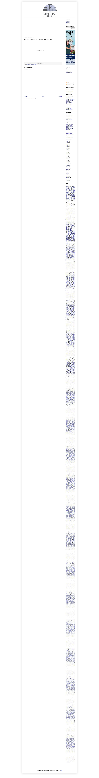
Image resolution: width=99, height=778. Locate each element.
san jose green (68, 346)
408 (66, 634)
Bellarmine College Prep (70, 562)
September (68, 168)
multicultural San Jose (69, 600)
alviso (66, 334)
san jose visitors (70, 629)
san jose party (69, 404)
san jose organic (69, 620)
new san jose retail (70, 213)
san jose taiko (68, 422)
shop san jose (68, 433)
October (67, 166)
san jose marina (71, 618)
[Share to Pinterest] (41, 63)
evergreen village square (69, 477)
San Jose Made (68, 108)
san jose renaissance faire (70, 515)
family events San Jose (70, 460)
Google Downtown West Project (70, 660)
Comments (68, 84)
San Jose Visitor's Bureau (70, 99)
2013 (67, 158)
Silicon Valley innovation (69, 538)
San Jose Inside (68, 113)
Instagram (67, 23)
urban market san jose (71, 560)
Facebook (67, 22)
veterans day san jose (71, 452)
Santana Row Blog (69, 118)
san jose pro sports (69, 262)
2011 (67, 161)
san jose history (71, 232)
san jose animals (72, 398)
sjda (69, 278)
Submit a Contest (69, 72)
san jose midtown (69, 310)
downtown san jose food (70, 230)
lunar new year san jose (69, 417)
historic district (71, 502)
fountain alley (67, 740)
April (67, 174)
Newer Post (26, 96)
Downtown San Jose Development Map (69, 91)
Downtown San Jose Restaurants (69, 96)
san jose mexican (70, 247)
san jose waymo (72, 393)
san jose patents (71, 514)
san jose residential (70, 222)
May (67, 173)
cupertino (67, 426)
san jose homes (72, 283)
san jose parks (72, 275)
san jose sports (69, 228)
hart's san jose (73, 740)
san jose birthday (69, 548)
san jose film (69, 371)
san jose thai (69, 627)
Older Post (60, 96)
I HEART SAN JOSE (69, 124)
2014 (67, 157)
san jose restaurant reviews (70, 516)
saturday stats (69, 224)
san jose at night (69, 480)
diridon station (72, 344)
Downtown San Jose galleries (70, 567)
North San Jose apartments (70, 675)
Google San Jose (69, 661)
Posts (68, 82)
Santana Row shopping (70, 713)
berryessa (67, 357)
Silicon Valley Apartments (69, 714)
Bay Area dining (72, 561)
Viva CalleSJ (71, 541)
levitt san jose (70, 744)
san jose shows (69, 485)
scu (73, 432)
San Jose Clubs (69, 689)
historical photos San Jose (70, 741)
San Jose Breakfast (72, 574)
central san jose (72, 364)
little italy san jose (29, 64)
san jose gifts (73, 510)
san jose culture (70, 189)
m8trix (66, 504)
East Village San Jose (72, 570)
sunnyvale (72, 632)
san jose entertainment (70, 239)
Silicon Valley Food (71, 537)
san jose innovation (69, 304)
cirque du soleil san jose (71, 459)
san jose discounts (69, 427)
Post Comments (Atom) (32, 98)
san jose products (71, 557)
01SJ (67, 453)
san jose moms (68, 619)
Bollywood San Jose (69, 563)
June (67, 172)
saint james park (68, 462)
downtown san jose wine (69, 476)
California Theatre (71, 424)
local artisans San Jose (69, 598)
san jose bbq (70, 505)
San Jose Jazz (68, 103)
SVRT (73, 683)
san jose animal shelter (71, 479)
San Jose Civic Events (72, 688)
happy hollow (67, 501)
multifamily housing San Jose (70, 601)
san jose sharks (69, 245)
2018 (67, 152)
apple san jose (69, 732)
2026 (67, 141)
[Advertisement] (43, 28)
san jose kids (72, 244)
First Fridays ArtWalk (69, 571)
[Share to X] (39, 63)
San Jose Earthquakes (69, 134)
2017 (67, 153)
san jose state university (71, 338)
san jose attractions (69, 399)
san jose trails (70, 449)
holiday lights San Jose (69, 743)
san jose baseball (70, 348)
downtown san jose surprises (70, 738)
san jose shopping (70, 240)
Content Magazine (69, 102)
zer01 (66, 633)
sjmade (67, 307)
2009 (67, 180)
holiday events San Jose (69, 742)
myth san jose (67, 602)
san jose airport (72, 257)
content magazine (68, 269)
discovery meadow (68, 735)
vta (71, 271)
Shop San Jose (68, 98)
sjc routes (71, 486)
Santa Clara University (72, 710)
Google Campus (71, 659)
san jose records (68, 558)
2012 (67, 160)
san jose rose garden (69, 431)
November (68, 165)
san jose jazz (73, 299)
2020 (67, 149)
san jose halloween (70, 251)
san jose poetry (70, 446)
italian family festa (72, 547)
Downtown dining (68, 656)
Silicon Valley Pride (71, 718)
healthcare (72, 594)
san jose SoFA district (70, 211)
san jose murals (72, 319)
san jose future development (70, 201)
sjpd (67, 559)
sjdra (68, 762)
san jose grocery (72, 481)
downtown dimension (70, 205)
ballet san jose (71, 475)
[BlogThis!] (38, 63)
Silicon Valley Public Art (69, 719)
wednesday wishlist (71, 231)
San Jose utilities (70, 707)
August (67, 169)
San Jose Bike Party (69, 109)
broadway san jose (71, 734)
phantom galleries (70, 345)
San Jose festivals (70, 276)
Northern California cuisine (69, 676)
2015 (67, 156)
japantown (70, 287)
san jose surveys (72, 626)
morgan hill (69, 746)
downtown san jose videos (70, 302)
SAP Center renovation (71, 682)
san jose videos (71, 233)
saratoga (73, 558)
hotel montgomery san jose (70, 595)
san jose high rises (70, 241)
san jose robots (68, 517)
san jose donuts (68, 349)
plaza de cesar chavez (71, 330)
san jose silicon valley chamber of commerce (70, 447)
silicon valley (69, 284)
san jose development (70, 188)
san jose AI (73, 314)
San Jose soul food (71, 704)
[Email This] (37, 63)
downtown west (68, 397)
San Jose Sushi (69, 575)
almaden (71, 590)
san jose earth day (69, 509)
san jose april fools (72, 426)
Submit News (68, 71)
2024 (67, 144)
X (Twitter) (67, 21)
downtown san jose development (70, 210)
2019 (67, 150)
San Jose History (69, 125)
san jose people (72, 373)
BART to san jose (70, 300)
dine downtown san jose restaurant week (70, 323)
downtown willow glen (71, 365)
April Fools (68, 561)
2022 (67, 146)
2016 (67, 154)
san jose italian (34, 64)
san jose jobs (72, 246)
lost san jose (71, 416)
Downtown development (71, 655)
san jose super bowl (70, 320)
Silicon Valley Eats (68, 715)
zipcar (69, 633)
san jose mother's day (69, 443)
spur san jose (68, 471)
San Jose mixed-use (72, 456)
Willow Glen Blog (69, 119)
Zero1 (71, 396)
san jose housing (70, 219)
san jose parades (72, 403)
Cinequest (68, 107)
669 (68, 634)
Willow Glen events (68, 542)
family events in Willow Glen (70, 739)
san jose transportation (70, 223)
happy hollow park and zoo (70, 461)
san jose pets (72, 337)
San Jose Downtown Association (69, 101)
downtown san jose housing (70, 329)
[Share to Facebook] (40, 63)
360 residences (73, 633)
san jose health (68, 252)
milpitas (73, 599)
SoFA (74, 219)
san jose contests (70, 303)
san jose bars (68, 277)
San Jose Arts (67, 684)
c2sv (71, 543)
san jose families (69, 401)
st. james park (70, 306)
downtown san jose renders (70, 737)
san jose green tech (72, 390)
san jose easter (72, 400)
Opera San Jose (68, 677)
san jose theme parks (70, 519)
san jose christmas (72, 250)
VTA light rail (67, 588)
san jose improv (69, 617)
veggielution (73, 327)
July (67, 170)
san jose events (70, 204)
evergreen (73, 347)
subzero (70, 361)
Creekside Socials (68, 565)
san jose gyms (69, 511)
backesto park (69, 591)
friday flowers (72, 500)
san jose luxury (71, 430)
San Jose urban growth (70, 457)
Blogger (61, 770)
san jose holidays (69, 229)
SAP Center (68, 374)
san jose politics (70, 332)
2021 (67, 148)
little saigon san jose (71, 597)
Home (43, 96)
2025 (67, 142)
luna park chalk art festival (70, 503)
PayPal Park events (71, 678)
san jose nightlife (69, 391)
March (67, 176)
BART (70, 289)
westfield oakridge (68, 488)
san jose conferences (72, 508)
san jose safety (71, 421)
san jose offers (73, 619)
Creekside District (71, 564)
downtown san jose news (70, 208)
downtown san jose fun (70, 197)
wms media (69, 258)
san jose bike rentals (71, 331)
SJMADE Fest (69, 683)
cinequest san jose (70, 328)
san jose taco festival (72, 518)
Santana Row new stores (71, 712)
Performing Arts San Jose (69, 679)
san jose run (68, 360)
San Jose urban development (70, 425)
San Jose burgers (72, 577)
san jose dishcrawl (72, 370)
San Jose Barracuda (69, 137)
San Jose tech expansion (69, 705)
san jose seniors (72, 484)
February (67, 177)
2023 (67, 145)
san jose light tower (69, 482)
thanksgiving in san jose (69, 333)
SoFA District (67, 458)
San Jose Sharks (69, 133)
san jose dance (72, 305)
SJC (71, 227)
